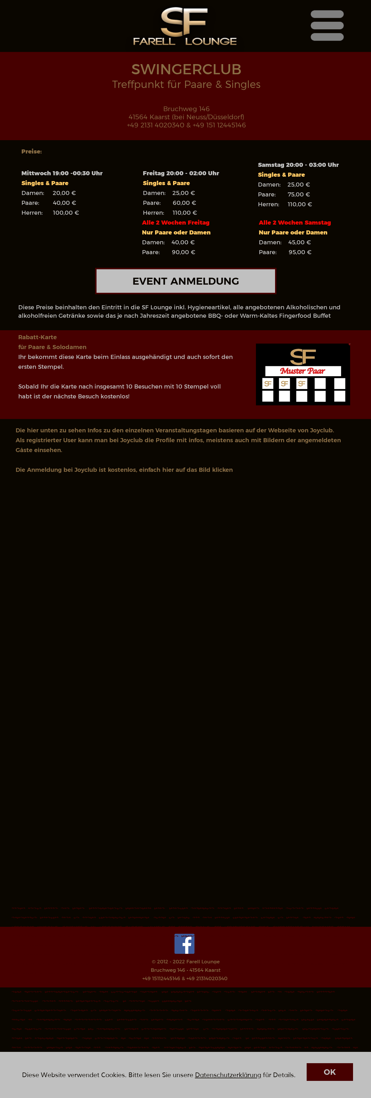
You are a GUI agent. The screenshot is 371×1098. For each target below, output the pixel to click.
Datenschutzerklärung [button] (228, 1075)
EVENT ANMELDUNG (185, 281)
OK (330, 1072)
